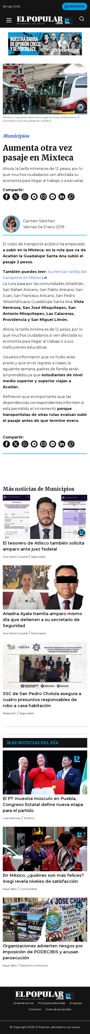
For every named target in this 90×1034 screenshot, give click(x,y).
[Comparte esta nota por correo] (43, 196)
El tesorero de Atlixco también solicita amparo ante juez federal (43, 546)
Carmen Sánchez (39, 221)
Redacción (9, 713)
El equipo (76, 1003)
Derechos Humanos (34, 965)
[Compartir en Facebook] (6, 196)
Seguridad (38, 556)
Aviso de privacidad (58, 1009)
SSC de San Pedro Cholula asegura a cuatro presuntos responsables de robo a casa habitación (42, 699)
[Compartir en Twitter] (15, 196)
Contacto (35, 1009)
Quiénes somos (23, 1003)
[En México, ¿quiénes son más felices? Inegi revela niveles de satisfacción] (45, 849)
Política (29, 818)
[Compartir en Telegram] (34, 196)
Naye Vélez (10, 889)
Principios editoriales (51, 1003)
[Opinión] (45, 43)
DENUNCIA (76, 6)
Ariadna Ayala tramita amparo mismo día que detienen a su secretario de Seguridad (42, 619)
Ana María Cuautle (15, 556)
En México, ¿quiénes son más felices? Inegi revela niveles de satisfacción (43, 878)
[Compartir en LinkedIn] (62, 196)
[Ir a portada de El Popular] (45, 20)
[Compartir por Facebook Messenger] (52, 196)
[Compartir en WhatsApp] (25, 196)
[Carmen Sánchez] (11, 224)
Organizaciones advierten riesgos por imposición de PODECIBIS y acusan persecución (43, 951)
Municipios (16, 136)
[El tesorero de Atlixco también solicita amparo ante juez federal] (45, 517)
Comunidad (28, 889)
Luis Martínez (12, 818)
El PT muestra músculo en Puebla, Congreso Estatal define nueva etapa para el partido (43, 804)
